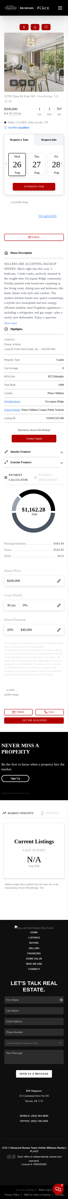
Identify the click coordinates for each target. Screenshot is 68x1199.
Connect (34, 969)
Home (34, 932)
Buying (34, 942)
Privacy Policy (12, 1194)
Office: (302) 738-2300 (34, 1121)
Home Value (34, 958)
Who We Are (34, 963)
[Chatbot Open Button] (58, 1189)
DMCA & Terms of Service (37, 1194)
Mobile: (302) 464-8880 (34, 1115)
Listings (34, 937)
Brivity (31, 1190)
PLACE (34, 1151)
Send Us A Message (34, 1074)
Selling (34, 948)
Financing (34, 953)
